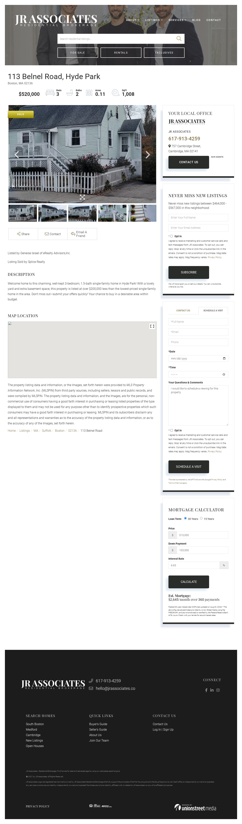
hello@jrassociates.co (115, 688)
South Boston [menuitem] (35, 724)
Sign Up (168, 729)
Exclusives (164, 52)
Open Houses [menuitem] (35, 746)
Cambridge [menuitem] (33, 735)
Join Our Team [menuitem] (99, 740)
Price (171, 528)
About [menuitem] (131, 20)
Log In (157, 729)
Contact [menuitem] (213, 20)
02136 (72, 430)
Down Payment (177, 543)
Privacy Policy (214, 257)
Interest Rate (176, 558)
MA (36, 430)
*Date (171, 351)
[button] (179, 39)
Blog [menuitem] (196, 20)
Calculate (189, 582)
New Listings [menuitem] (34, 740)
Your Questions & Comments (185, 382)
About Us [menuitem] (95, 735)
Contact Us (188, 162)
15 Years (209, 518)
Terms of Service (175, 483)
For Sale (78, 52)
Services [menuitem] (176, 20)
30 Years (193, 518)
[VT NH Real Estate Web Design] (195, 807)
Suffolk (46, 430)
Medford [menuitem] (31, 729)
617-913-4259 (184, 139)
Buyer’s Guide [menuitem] (98, 724)
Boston (59, 430)
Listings (24, 430)
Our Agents (217, 157)
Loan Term (174, 518)
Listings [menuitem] (152, 20)
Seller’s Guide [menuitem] (98, 729)
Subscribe (189, 272)
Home (12, 430)
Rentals (121, 52)
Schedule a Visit (213, 310)
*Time (172, 367)
